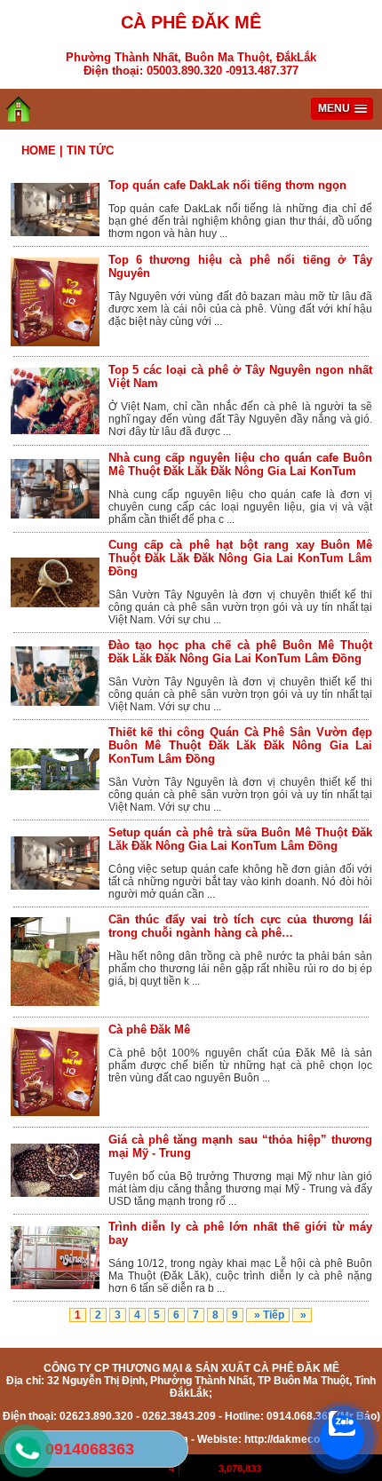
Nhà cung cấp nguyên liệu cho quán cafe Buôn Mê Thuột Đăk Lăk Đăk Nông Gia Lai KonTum (240, 464)
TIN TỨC (90, 150)
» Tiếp (268, 1315)
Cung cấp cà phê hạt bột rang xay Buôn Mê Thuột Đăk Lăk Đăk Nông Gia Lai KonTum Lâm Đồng (240, 558)
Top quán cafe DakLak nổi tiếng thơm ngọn (227, 185)
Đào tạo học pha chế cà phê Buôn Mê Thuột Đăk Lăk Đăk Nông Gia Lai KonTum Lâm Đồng (240, 651)
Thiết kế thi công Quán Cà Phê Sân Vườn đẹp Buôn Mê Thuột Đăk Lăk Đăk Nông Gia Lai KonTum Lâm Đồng (240, 745)
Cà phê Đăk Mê (149, 1029)
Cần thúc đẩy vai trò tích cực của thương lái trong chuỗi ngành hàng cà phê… (240, 926)
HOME (38, 150)
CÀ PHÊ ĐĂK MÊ (191, 22)
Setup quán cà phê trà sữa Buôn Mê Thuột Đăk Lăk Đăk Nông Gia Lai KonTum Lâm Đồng (240, 839)
